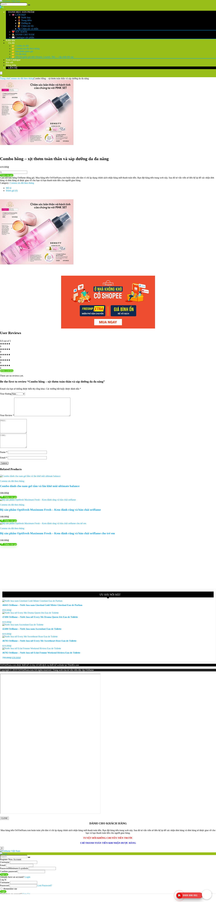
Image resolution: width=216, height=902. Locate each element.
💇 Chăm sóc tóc (26, 26)
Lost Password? (44, 885)
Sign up (4, 874)
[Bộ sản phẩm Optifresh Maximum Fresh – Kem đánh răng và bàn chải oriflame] (38, 499)
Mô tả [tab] (8, 188)
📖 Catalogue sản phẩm (23, 37)
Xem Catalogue (13, 60)
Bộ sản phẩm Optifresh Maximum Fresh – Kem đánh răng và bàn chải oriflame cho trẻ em (57, 533)
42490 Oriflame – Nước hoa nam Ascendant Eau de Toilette (31, 629)
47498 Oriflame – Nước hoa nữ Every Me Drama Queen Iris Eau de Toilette (40, 617)
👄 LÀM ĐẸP (19, 15)
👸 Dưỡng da (24, 23)
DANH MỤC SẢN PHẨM (21, 12)
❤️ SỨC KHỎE (19, 32)
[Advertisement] (88, 567)
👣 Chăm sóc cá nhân (28, 28)
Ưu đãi (11, 43)
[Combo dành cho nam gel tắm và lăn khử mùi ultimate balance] (30, 476)
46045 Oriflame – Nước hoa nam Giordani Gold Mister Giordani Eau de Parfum (42, 605)
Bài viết (9, 62)
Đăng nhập (11, 65)
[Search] (29, 4)
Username (4, 862)
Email (3, 457)
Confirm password (8, 871)
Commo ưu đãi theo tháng (21, 78)
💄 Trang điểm (25, 20)
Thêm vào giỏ (6, 175)
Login (3, 891)
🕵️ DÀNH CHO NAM (23, 34)
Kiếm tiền (10, 40)
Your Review (7, 415)
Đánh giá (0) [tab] (12, 190)
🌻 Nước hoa (24, 17)
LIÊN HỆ (12, 67)
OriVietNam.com (8, 665)
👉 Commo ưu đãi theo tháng (26, 48)
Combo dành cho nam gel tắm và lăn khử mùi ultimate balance (39, 486)
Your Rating (5, 394)
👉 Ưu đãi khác (19, 54)
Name (3, 452)
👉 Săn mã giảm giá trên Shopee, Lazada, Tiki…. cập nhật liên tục (43, 57)
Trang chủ (4, 78)
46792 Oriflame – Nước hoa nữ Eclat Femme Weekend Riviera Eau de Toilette (41, 652)
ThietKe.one (73, 665)
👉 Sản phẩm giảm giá (22, 51)
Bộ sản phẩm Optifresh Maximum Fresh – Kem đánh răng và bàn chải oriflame (50, 509)
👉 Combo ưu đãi (20, 45)
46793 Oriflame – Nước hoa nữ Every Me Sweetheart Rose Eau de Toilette (39, 641)
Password (14, 868)
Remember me (10, 888)
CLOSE (4, 818)
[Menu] (1, 73)
